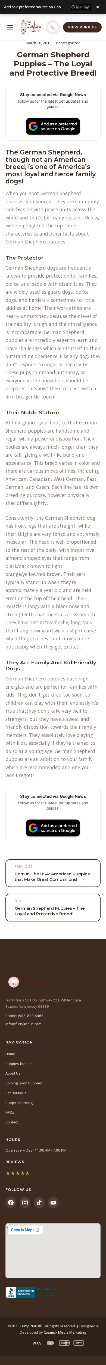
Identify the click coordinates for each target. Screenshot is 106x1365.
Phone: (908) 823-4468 (24, 1015)
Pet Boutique (16, 1092)
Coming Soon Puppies (23, 1083)
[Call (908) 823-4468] (53, 27)
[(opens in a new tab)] (53, 1292)
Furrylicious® (31, 1326)
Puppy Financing (19, 1102)
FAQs (9, 1112)
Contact (11, 1122)
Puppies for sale (19, 1063)
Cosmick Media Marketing (65, 1332)
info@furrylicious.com (23, 1023)
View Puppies (82, 27)
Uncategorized (68, 42)
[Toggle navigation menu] (10, 27)
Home (10, 1053)
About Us (12, 1073)
